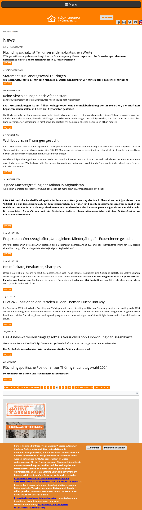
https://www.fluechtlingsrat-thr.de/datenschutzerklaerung (41, 506)
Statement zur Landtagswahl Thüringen (34, 76)
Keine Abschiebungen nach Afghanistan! (35, 95)
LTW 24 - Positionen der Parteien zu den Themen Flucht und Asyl (54, 302)
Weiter (7, 63)
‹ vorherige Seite (29, 387)
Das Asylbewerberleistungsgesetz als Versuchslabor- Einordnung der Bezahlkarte (67, 337)
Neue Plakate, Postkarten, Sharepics (32, 266)
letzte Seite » (102, 387)
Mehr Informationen (114, 447)
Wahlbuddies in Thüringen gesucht (31, 140)
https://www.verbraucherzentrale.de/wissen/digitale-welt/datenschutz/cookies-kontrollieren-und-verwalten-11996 (46, 480)
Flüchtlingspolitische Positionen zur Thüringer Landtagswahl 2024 (55, 367)
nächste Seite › (84, 387)
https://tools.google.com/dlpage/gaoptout (35, 497)
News (15, 31)
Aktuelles (7, 31)
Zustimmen (93, 447)
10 (69, 387)
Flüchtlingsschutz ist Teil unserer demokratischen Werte (47, 52)
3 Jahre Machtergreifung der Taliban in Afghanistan (43, 185)
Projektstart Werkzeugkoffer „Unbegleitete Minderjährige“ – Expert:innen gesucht (68, 238)
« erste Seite (11, 387)
